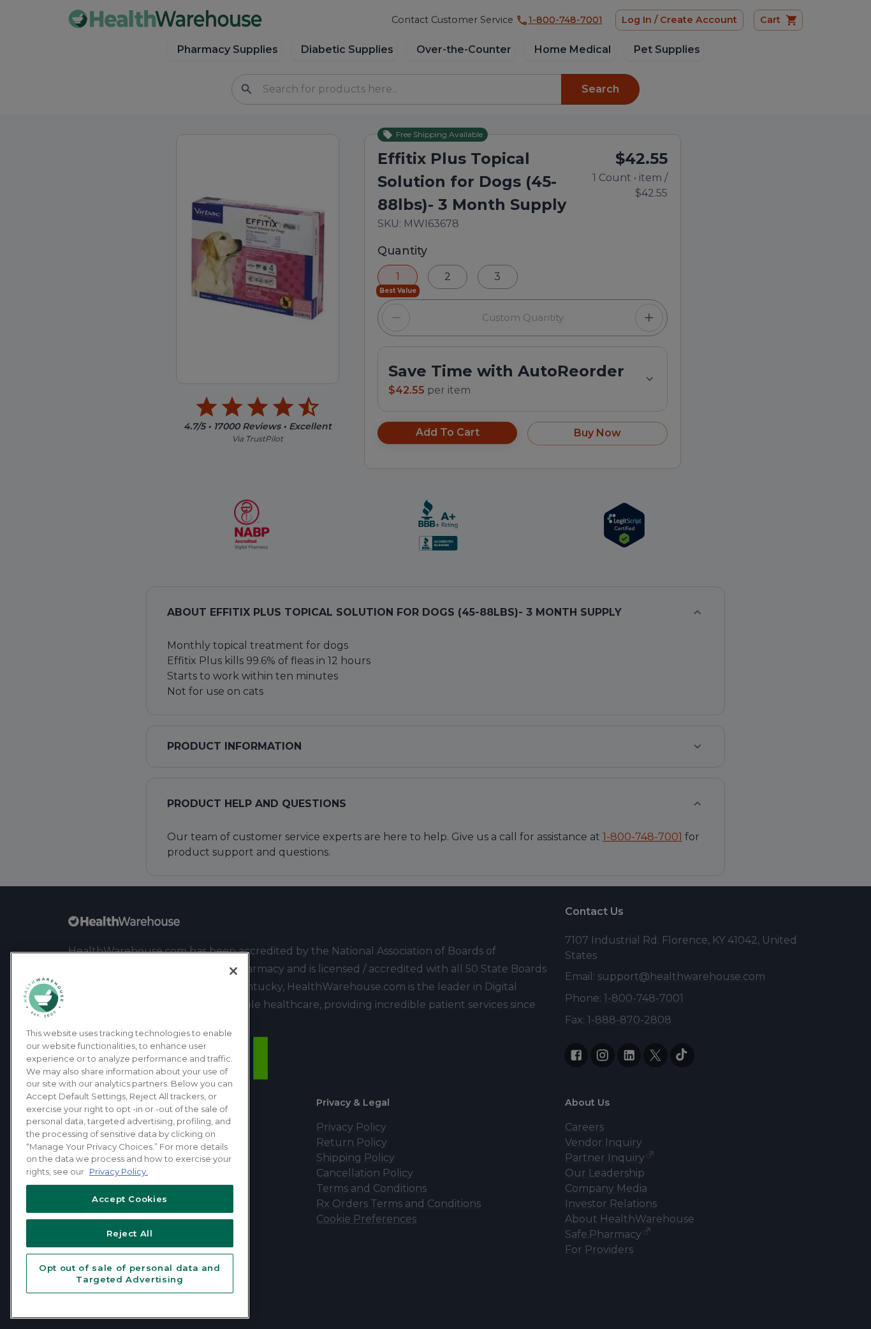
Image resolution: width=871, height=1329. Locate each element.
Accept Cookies (130, 1199)
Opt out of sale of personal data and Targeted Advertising (130, 1273)
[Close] (233, 971)
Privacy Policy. (118, 1171)
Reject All (129, 1233)
